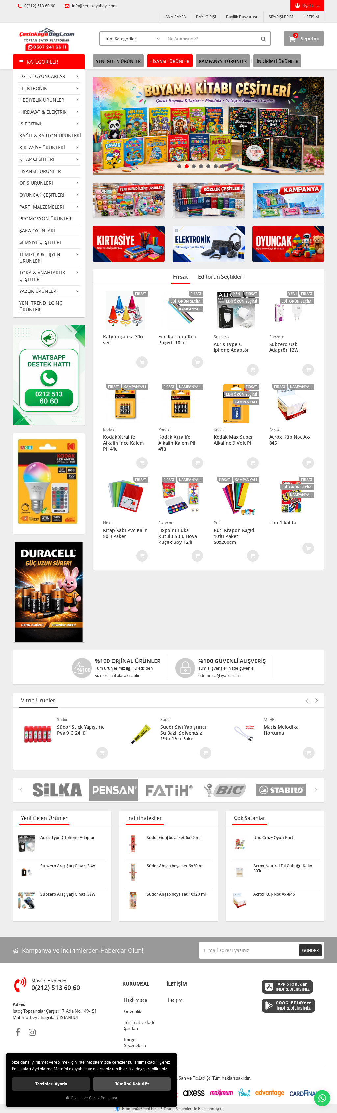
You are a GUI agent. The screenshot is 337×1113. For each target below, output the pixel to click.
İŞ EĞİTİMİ (30, 124)
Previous (99, 125)
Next (317, 125)
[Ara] (264, 38)
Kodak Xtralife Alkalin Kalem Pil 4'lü (176, 443)
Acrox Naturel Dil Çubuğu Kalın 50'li (282, 868)
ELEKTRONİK (33, 88)
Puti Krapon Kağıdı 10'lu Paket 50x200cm (235, 536)
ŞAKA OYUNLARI (37, 230)
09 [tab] (237, 166)
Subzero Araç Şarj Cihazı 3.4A (67, 866)
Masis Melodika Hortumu (281, 730)
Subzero (221, 336)
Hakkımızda (135, 1000)
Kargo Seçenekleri (135, 1042)
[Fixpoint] (297, 790)
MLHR (269, 719)
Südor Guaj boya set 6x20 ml (173, 837)
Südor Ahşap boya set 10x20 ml (176, 894)
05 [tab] (208, 166)
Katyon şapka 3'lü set (123, 340)
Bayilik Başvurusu (242, 16)
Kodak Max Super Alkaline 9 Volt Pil (233, 440)
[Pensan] (73, 790)
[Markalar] (185, 790)
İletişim (175, 1000)
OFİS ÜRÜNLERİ (36, 183)
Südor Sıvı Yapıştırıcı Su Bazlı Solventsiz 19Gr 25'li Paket (183, 733)
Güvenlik (132, 1011)
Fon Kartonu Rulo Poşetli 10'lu (178, 340)
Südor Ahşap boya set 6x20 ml (175, 866)
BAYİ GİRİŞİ (206, 16)
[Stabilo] (241, 790)
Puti (217, 522)
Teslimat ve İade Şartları (139, 1025)
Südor (62, 719)
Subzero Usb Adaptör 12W (283, 347)
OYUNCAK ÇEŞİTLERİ (41, 195)
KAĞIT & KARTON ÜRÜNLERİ (50, 135)
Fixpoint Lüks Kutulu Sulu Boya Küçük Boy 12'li (177, 536)
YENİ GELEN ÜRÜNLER (118, 61)
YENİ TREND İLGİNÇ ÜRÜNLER (40, 306)
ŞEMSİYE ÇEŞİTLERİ (40, 242)
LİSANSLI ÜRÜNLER (40, 171)
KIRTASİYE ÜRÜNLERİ (42, 147)
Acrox (274, 429)
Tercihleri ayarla (51, 1084)
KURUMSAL (135, 983)
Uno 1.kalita (282, 523)
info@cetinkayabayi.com (94, 5)
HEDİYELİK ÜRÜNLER (41, 100)
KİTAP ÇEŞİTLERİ (36, 159)
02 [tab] (187, 166)
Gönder (310, 950)
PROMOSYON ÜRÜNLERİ (46, 218)
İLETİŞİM (311, 16)
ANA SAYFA (175, 16)
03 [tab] (194, 166)
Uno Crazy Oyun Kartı (273, 837)
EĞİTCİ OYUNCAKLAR (42, 76)
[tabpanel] (208, 126)
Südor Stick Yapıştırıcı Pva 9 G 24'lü (81, 730)
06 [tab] (216, 166)
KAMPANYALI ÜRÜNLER (223, 61)
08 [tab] (230, 166)
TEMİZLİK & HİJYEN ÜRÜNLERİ (39, 257)
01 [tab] (179, 166)
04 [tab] (201, 166)
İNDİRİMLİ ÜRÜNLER (277, 61)
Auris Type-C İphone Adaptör (231, 347)
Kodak (108, 429)
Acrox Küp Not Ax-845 (290, 440)
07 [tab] (223, 166)
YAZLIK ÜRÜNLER (37, 291)
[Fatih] (129, 790)
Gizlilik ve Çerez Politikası (94, 1097)
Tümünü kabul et (132, 1084)
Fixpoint (165, 522)
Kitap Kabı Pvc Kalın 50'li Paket (125, 533)
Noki (107, 522)
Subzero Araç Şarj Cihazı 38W (67, 894)
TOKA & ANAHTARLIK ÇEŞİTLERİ (42, 275)
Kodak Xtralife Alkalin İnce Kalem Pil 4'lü (123, 443)
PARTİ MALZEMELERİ (41, 207)
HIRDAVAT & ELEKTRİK (43, 112)
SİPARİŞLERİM (281, 16)
